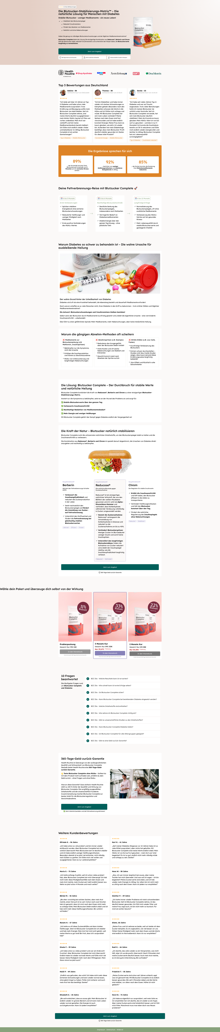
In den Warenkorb (75, 652)
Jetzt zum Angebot (94, 51)
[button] (122, 679)
